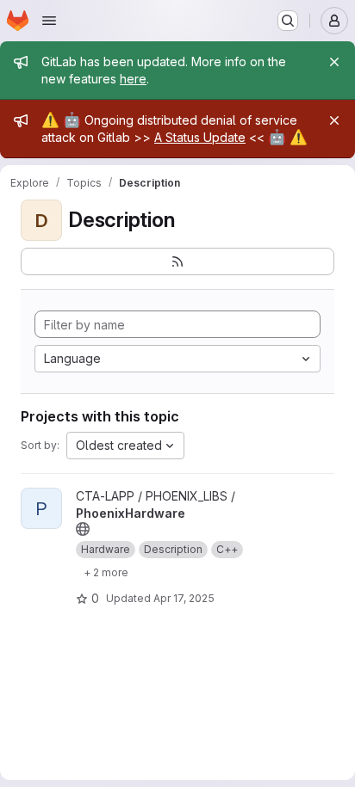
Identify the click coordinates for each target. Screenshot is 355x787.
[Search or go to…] (287, 20)
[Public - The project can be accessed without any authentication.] (83, 529)
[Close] (334, 62)
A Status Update (200, 137)
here (133, 78)
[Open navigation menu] (49, 20)
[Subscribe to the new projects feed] (177, 261)
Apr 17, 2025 (184, 598)
